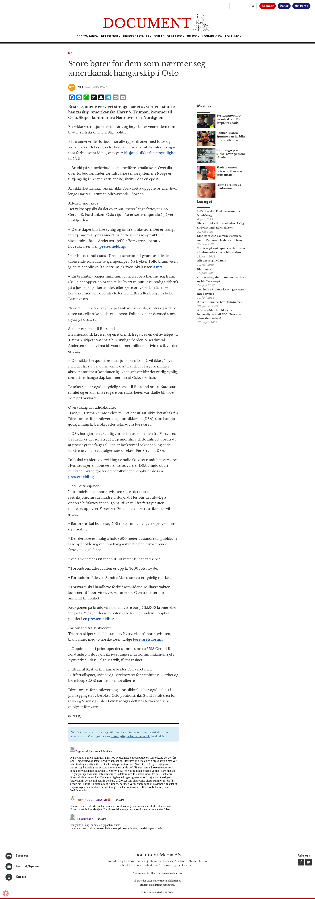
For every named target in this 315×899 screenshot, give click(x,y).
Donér (284, 6)
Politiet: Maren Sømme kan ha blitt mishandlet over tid (230, 136)
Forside (112, 861)
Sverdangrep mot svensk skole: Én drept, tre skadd (228, 119)
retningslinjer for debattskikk (130, 736)
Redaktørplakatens (151, 885)
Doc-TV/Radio (87, 36)
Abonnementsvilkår (144, 873)
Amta (158, 267)
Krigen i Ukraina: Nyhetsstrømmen (219, 302)
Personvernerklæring (170, 873)
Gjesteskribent (155, 861)
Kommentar (135, 861)
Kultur (203, 861)
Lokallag (232, 36)
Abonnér (268, 6)
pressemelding (112, 247)
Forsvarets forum (148, 640)
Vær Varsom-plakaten (165, 880)
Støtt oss (22, 855)
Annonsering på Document (177, 865)
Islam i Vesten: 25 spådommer (228, 186)
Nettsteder (109, 36)
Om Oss (192, 36)
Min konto (301, 6)
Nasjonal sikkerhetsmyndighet (150, 153)
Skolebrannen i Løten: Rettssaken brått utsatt (229, 171)
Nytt (72, 53)
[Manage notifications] (6, 893)
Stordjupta (204, 269)
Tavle (193, 861)
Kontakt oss (211, 36)
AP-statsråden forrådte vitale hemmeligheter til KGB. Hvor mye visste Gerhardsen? (219, 314)
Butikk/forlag (130, 865)
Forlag (159, 36)
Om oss (21, 877)
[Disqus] (123, 790)
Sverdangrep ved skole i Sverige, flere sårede (230, 153)
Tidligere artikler (135, 36)
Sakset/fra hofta (176, 861)
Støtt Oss (174, 36)
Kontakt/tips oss (27, 866)
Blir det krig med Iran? (211, 260)
